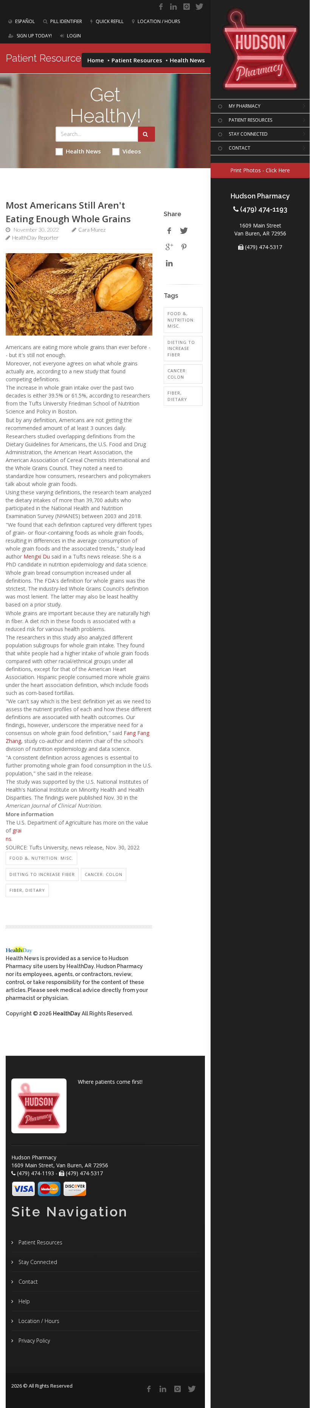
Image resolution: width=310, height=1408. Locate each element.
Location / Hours (158, 21)
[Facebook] (160, 6)
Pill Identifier (65, 21)
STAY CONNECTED (248, 134)
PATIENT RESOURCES (250, 120)
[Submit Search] (146, 134)
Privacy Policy (33, 1340)
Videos (131, 151)
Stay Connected (37, 1262)
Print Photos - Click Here (260, 170)
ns (8, 838)
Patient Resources (137, 60)
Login (73, 35)
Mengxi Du (36, 556)
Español (24, 21)
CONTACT (239, 148)
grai (17, 830)
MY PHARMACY (244, 106)
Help (23, 1301)
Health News (83, 151)
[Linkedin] (173, 6)
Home (95, 60)
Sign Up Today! (34, 35)
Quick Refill (109, 21)
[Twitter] (199, 6)
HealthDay (67, 1013)
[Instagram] (186, 6)
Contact (27, 1281)
